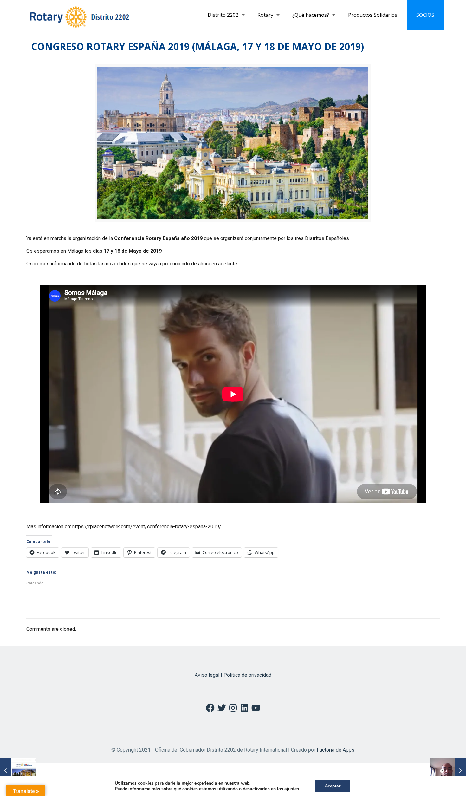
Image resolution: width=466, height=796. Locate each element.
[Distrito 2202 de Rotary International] (79, 15)
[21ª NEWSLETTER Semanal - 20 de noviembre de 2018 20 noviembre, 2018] (18, 770)
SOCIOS (425, 14)
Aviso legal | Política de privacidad (233, 675)
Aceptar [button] (332, 786)
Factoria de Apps (335, 750)
